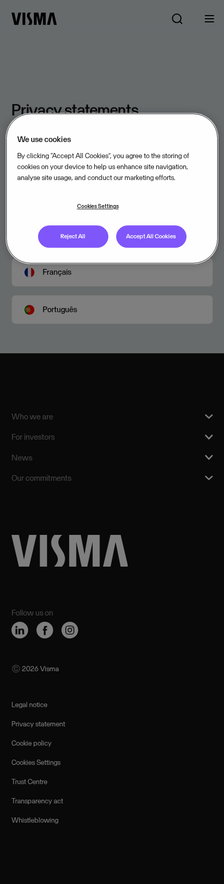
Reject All (72, 236)
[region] (112, 188)
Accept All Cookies (151, 236)
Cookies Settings (98, 206)
